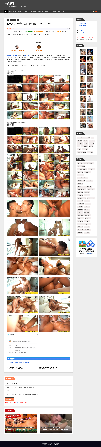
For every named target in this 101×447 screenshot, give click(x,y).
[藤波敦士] (89, 119)
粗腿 (86, 209)
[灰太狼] (83, 125)
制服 (42, 427)
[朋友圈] (91, 11)
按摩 (20, 11)
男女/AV (91, 146)
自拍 (87, 218)
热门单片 (22, 427)
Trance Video (82, 169)
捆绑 (86, 192)
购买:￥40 (11, 28)
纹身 (80, 212)
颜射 (86, 227)
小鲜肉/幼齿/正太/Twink (85, 186)
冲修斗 (79, 149)
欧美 (40, 11)
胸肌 (32, 34)
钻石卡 (17, 402)
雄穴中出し (90, 152)
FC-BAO (24, 31)
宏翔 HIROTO (81, 137)
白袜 (88, 203)
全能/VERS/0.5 (83, 177)
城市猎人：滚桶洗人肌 (16, 368)
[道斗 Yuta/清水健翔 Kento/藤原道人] (89, 92)
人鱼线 (88, 172)
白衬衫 (81, 203)
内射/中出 (81, 180)
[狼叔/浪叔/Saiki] (89, 59)
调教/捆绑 (85, 149)
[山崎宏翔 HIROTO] (83, 52)
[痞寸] (83, 85)
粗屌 (80, 209)
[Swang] (83, 59)
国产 (27, 11)
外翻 (54, 31)
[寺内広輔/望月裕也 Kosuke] (39, 47)
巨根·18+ (64, 31)
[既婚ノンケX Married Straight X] (89, 79)
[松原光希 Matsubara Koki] (89, 65)
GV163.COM (82, 23)
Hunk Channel (88, 163)
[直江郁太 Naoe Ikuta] (89, 125)
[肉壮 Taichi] (89, 112)
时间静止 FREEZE (82, 152)
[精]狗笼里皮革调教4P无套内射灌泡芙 (20, 362)
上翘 (80, 172)
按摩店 (86, 143)
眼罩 (87, 206)
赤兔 (93, 137)
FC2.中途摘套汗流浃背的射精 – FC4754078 (18, 429)
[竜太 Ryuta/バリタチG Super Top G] (89, 72)
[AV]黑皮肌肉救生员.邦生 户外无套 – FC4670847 (54, 429)
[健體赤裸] (89, 99)
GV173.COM (82, 26)
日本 (34, 11)
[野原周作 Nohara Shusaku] (83, 119)
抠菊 (9, 34)
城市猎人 (86, 140)
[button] (96, 11)
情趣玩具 (90, 189)
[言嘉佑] (83, 72)
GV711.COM (82, 30)
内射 (47, 31)
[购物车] (94, 11)
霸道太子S (91, 140)
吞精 (80, 183)
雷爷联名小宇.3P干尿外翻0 (47, 368)
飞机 (59, 427)
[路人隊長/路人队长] (83, 112)
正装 (80, 201)
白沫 (87, 201)
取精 (47, 11)
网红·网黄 (12, 11)
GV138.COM (82, 28)
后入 (50, 31)
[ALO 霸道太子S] (89, 85)
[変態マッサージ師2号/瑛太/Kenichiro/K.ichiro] (83, 79)
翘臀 (86, 212)
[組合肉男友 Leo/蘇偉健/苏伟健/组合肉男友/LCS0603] (83, 65)
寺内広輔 (59, 31)
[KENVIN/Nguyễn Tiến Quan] (89, 52)
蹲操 (43, 34)
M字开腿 (81, 166)
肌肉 (28, 34)
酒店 (80, 227)
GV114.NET (82, 32)
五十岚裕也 (80, 143)
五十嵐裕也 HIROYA (39, 31)
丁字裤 (92, 169)
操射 (16, 34)
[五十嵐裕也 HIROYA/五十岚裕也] (17, 47)
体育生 (81, 175)
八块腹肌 (88, 137)
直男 (54, 11)
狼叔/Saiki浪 (84, 146)
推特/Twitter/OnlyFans (11, 427)
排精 (13, 34)
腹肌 (35, 34)
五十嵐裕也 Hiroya (12, 55)
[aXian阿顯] (89, 105)
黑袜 (79, 146)
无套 (20, 34)
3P (19, 31)
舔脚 (80, 221)
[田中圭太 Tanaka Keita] (83, 99)
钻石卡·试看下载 (30, 427)
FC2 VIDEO (30, 31)
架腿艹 (24, 34)
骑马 (50, 34)
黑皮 (80, 232)
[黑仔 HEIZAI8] (83, 92)
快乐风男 (80, 140)
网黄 (25, 427)
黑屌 (87, 229)
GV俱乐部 (9, 3)
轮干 (46, 34)
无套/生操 (82, 198)
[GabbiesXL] (83, 105)
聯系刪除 (56, 444)
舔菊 (39, 34)
